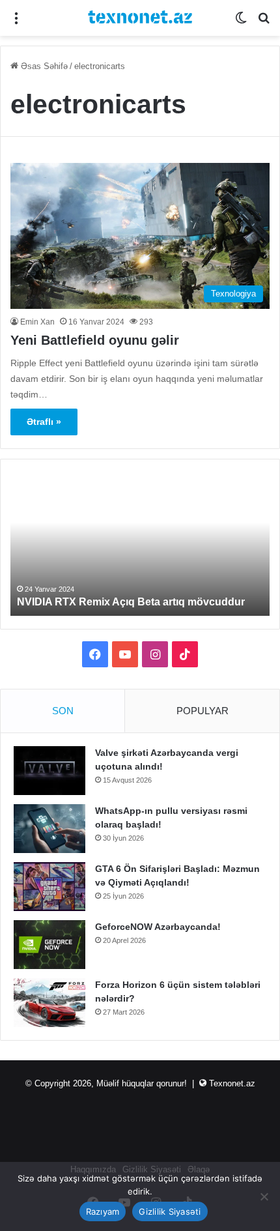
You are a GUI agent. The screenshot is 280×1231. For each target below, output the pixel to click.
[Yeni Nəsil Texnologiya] (140, 18)
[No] (263, 1196)
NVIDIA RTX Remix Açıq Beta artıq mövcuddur (131, 601)
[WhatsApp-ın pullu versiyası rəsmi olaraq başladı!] (49, 828)
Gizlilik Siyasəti (170, 1211)
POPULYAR (202, 710)
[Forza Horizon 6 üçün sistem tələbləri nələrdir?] (49, 1002)
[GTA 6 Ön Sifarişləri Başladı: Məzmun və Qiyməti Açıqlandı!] (49, 886)
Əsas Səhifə (43, 66)
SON (63, 710)
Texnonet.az (232, 1083)
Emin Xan (37, 321)
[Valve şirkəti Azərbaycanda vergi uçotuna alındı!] (49, 770)
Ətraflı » (44, 421)
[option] (140, 544)
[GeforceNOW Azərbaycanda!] (49, 944)
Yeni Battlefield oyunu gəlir (94, 340)
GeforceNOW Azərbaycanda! (158, 926)
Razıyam (103, 1211)
